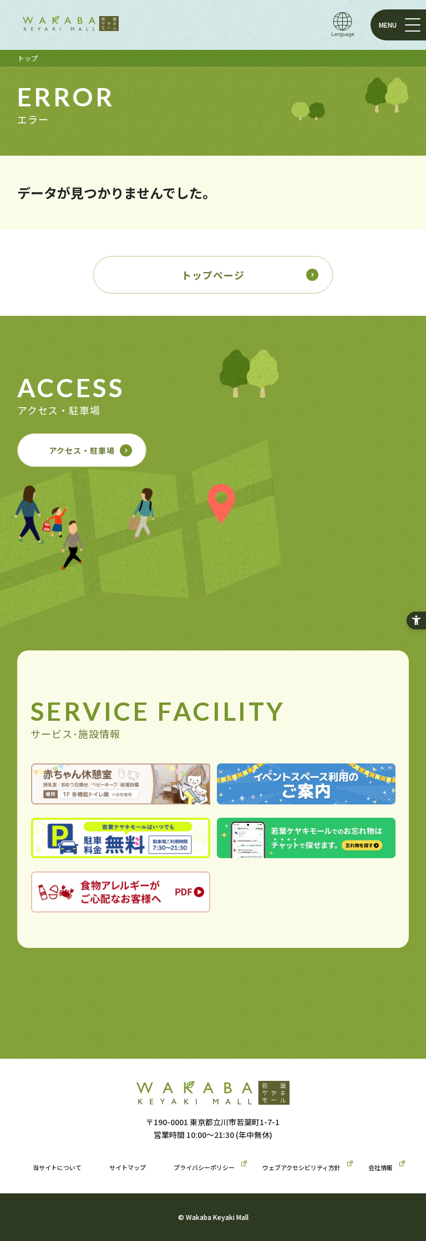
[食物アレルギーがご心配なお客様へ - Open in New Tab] (120, 904)
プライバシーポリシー (204, 1167)
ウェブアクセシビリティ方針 (301, 1167)
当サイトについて (57, 1167)
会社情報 (380, 1167)
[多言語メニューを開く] (343, 24)
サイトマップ (127, 1167)
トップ (28, 58)
